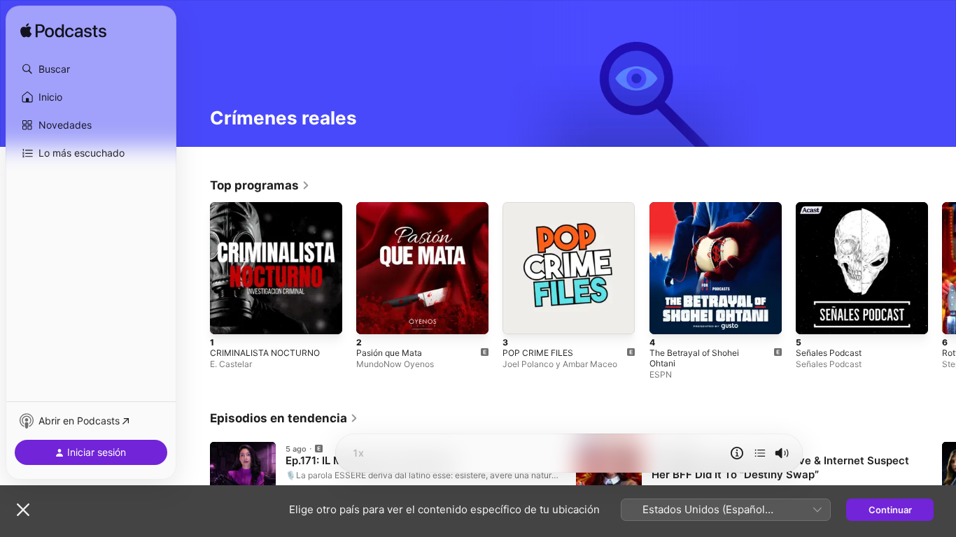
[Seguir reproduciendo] (760, 453)
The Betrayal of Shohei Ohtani (714, 207)
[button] (91, 69)
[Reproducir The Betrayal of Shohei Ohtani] (666, 316)
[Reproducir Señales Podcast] (813, 316)
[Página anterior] (196, 268)
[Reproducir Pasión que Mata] (373, 316)
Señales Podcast (832, 207)
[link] (260, 185)
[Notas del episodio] (737, 453)
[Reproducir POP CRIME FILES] (519, 316)
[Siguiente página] (942, 268)
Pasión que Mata (392, 207)
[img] (63, 31)
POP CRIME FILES (540, 207)
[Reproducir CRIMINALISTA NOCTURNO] (227, 316)
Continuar (890, 509)
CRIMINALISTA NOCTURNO (268, 207)
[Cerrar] (23, 509)
